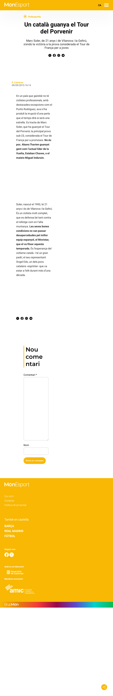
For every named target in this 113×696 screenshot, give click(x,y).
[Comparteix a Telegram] (63, 56)
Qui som (9, 496)
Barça (9, 526)
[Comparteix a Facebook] (54, 56)
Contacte (9, 500)
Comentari (30, 374)
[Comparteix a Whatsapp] (58, 56)
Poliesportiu (34, 17)
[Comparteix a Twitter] (49, 56)
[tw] (11, 556)
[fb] (6, 556)
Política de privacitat (15, 505)
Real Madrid (13, 531)
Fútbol (9, 536)
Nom (26, 445)
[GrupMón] (56, 605)
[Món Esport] (14, 9)
